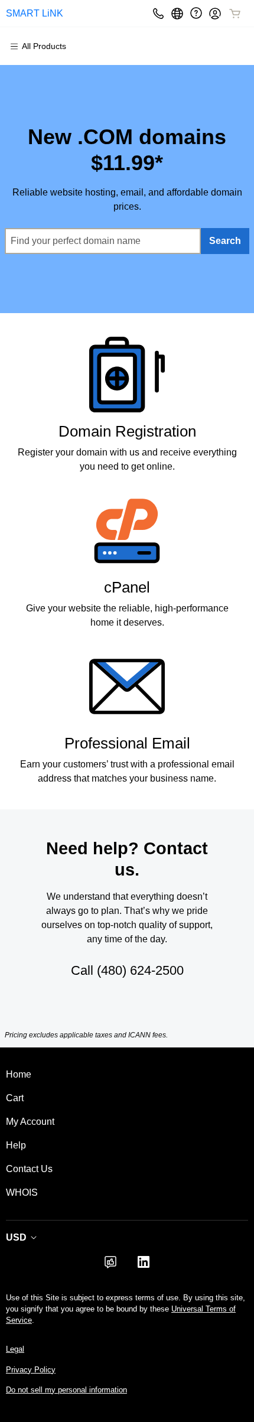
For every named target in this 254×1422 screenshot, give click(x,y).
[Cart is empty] (235, 13)
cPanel (127, 587)
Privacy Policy (31, 1369)
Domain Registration (127, 431)
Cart (15, 1098)
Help (16, 1145)
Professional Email (127, 743)
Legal (15, 1349)
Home (18, 1074)
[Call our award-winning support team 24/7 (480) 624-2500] (196, 13)
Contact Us (29, 1169)
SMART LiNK (34, 13)
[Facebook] (110, 1266)
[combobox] (103, 241)
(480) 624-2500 (140, 970)
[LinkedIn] (143, 1266)
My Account (30, 1122)
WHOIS (22, 1192)
